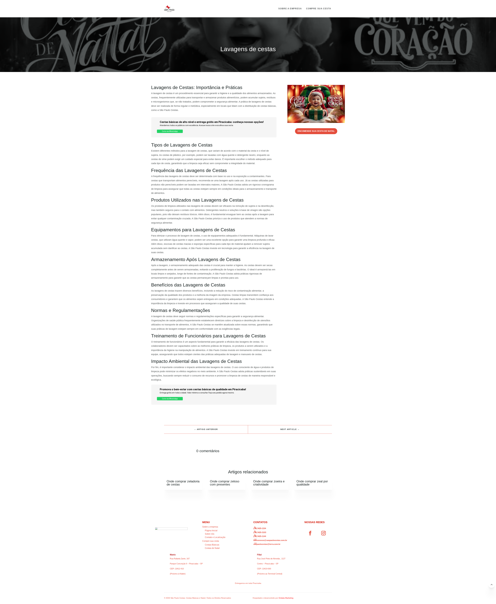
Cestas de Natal (212, 548)
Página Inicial (211, 530)
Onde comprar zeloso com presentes (224, 483)
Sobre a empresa (290, 8)
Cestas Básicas (212, 545)
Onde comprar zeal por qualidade (312, 483)
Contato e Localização (215, 537)
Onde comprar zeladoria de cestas (183, 483)
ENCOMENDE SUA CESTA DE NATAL (316, 131)
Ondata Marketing (286, 598)
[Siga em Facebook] (310, 533)
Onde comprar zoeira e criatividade (269, 483)
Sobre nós (209, 534)
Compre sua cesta (318, 8)
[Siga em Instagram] (323, 533)
